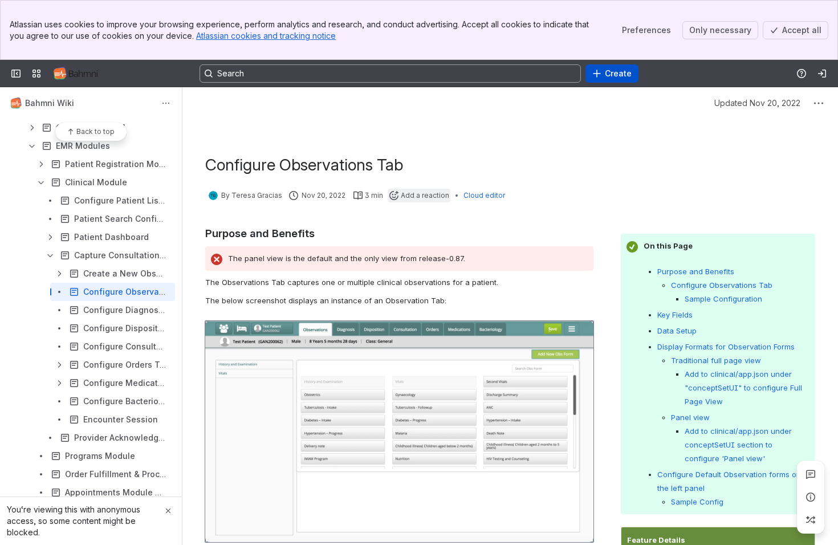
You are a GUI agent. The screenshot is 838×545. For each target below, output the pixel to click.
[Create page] (811, 520)
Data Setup (677, 330)
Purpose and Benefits (695, 271)
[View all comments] (811, 474)
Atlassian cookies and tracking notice (266, 35)
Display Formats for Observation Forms (726, 346)
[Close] (168, 511)
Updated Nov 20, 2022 (757, 103)
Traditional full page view (716, 360)
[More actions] (166, 103)
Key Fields (676, 314)
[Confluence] (76, 73)
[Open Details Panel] (811, 497)
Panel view (690, 417)
